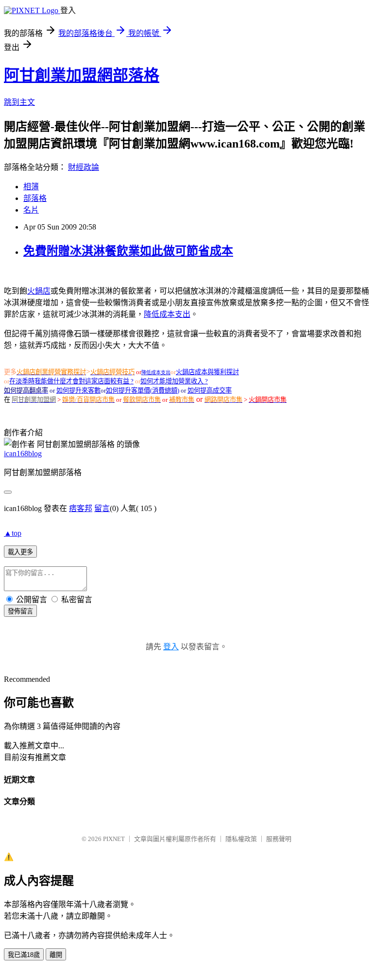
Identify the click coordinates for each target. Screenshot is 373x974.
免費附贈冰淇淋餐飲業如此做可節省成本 (128, 251)
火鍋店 (39, 291)
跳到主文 (19, 102)
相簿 (31, 186)
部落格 (35, 198)
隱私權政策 (241, 838)
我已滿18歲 (24, 954)
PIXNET (114, 838)
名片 (31, 210)
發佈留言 (20, 611)
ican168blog (23, 453)
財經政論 (83, 167)
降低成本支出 (167, 314)
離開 (56, 954)
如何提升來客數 (78, 390)
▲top (12, 533)
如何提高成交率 (209, 390)
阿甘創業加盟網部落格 (81, 75)
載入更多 (20, 552)
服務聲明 (278, 838)
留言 (102, 508)
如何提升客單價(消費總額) (142, 390)
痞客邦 (80, 508)
